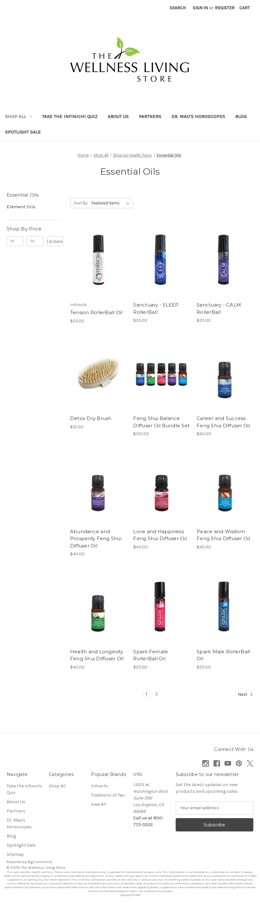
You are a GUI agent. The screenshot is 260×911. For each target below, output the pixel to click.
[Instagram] (205, 763)
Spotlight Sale (23, 132)
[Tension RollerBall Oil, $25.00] (98, 261)
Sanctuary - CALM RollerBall (219, 308)
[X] (250, 763)
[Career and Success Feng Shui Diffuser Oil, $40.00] (225, 375)
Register (225, 7)
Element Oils (21, 207)
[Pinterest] (239, 763)
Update (55, 241)
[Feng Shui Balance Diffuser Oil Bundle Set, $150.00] (161, 375)
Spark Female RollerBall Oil (150, 655)
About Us (118, 116)
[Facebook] (216, 763)
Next (243, 694)
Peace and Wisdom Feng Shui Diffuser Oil (223, 535)
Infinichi (99, 786)
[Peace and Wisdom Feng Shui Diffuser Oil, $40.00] (225, 487)
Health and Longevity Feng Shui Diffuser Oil (97, 655)
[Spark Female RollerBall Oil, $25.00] (161, 608)
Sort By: (81, 203)
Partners (150, 116)
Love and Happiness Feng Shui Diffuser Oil (160, 535)
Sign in (200, 7)
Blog (241, 116)
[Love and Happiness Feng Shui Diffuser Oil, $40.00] (161, 487)
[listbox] (112, 203)
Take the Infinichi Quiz (70, 116)
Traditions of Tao (108, 795)
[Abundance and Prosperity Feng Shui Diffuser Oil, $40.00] (98, 487)
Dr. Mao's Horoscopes (198, 116)
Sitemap (15, 854)
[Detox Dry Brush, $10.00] (98, 375)
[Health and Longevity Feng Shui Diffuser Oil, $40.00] (98, 608)
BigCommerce (40, 862)
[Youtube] (227, 763)
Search (178, 7)
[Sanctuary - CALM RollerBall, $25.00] (225, 261)
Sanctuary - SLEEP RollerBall (156, 308)
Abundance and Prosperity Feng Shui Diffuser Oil (95, 538)
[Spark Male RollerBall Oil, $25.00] (225, 608)
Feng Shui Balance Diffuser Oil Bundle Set (161, 422)
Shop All (15, 116)
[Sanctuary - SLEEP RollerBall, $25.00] (161, 261)
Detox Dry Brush (91, 418)
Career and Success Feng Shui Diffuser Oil (223, 422)
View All (98, 804)
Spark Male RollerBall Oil (223, 655)
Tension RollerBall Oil (96, 312)
